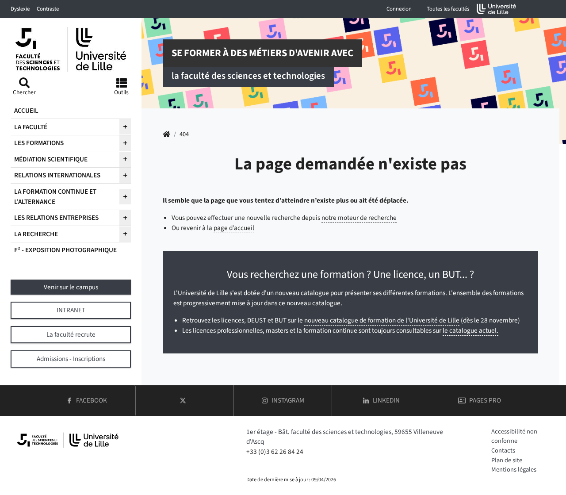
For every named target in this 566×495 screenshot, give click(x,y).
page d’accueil (234, 228)
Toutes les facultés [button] (448, 9)
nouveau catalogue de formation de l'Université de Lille (381, 320)
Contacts (503, 450)
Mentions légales (513, 469)
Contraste (48, 9)
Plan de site (506, 460)
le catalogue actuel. (470, 330)
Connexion (399, 9)
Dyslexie (20, 9)
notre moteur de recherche (359, 218)
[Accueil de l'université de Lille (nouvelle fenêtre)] (496, 9)
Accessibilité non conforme (514, 436)
